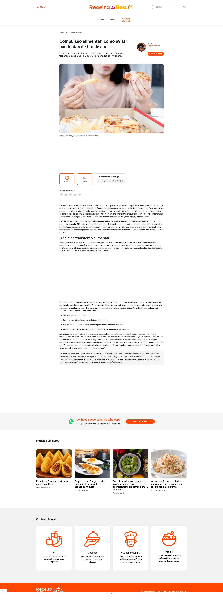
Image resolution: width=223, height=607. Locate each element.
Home (61, 33)
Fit (92, 20)
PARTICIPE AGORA (140, 421)
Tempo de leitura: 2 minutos (110, 181)
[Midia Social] (165, 591)
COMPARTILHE (156, 54)
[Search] (184, 7)
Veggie (113, 20)
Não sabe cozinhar (126, 20)
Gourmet (102, 20)
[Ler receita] (99, 181)
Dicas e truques (75, 33)
